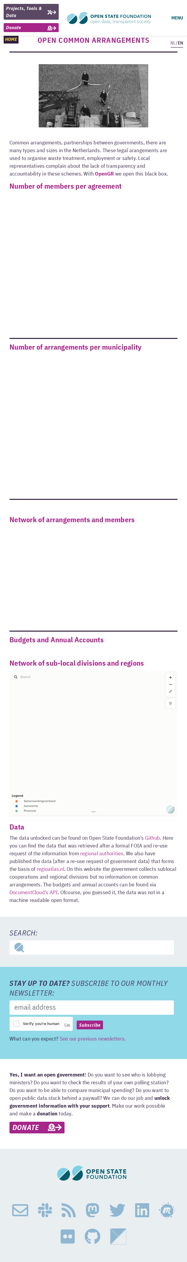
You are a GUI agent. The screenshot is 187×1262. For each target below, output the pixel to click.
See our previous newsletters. (93, 1039)
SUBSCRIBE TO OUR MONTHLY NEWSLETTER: (88, 988)
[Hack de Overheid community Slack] (45, 1210)
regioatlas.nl (50, 869)
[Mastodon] (92, 1210)
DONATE (30, 1128)
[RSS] (69, 1210)
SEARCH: (23, 933)
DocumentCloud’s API (33, 892)
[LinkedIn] (142, 1210)
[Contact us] (20, 1210)
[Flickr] (68, 1236)
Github (152, 838)
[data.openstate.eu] (118, 1236)
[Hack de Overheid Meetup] (167, 1210)
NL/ (176, 43)
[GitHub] (92, 1236)
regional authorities (101, 853)
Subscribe (90, 1025)
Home (11, 39)
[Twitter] (117, 1210)
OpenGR (104, 174)
